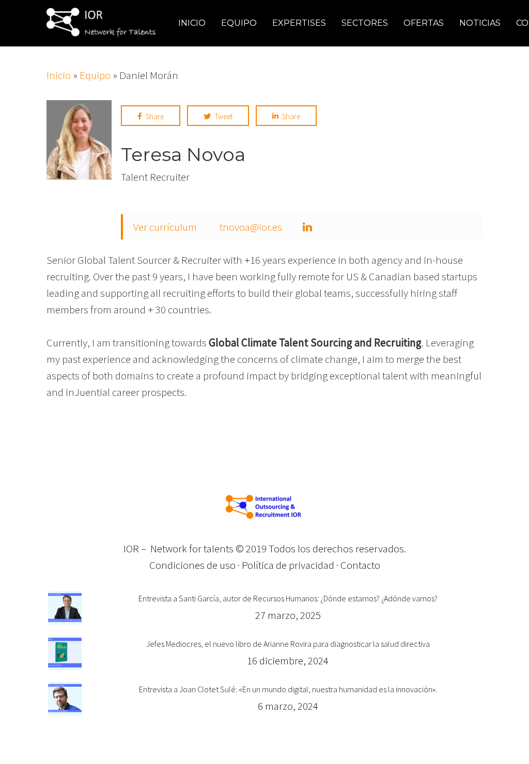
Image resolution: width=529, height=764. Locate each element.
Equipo (239, 23)
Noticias (480, 23)
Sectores (364, 23)
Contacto (360, 565)
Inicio (192, 23)
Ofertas (423, 23)
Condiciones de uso (192, 565)
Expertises (299, 23)
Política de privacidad (288, 565)
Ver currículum (165, 227)
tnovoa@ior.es (251, 227)
